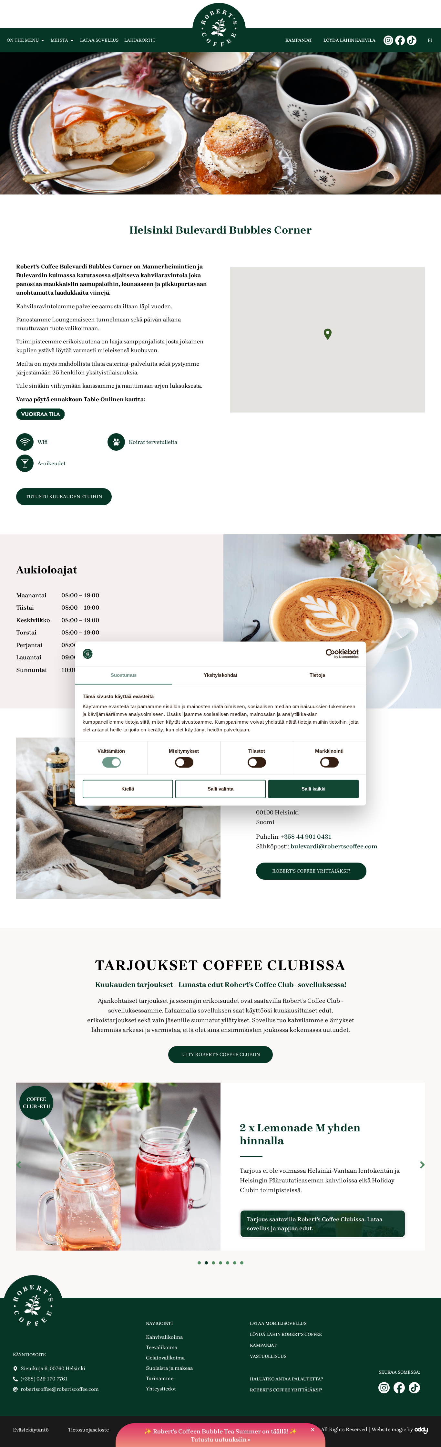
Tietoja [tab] (317, 675)
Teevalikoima (161, 1347)
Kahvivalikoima (164, 1337)
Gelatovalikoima (165, 1358)
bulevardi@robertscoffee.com (334, 846)
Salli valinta (220, 789)
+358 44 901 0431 (306, 836)
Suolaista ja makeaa (169, 1368)
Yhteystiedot (161, 1389)
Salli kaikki (313, 789)
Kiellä (127, 789)
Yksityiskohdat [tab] (220, 675)
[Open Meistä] (72, 40)
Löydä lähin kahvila (349, 40)
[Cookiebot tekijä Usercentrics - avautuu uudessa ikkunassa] (330, 654)
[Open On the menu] (42, 40)
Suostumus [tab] (124, 675)
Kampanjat (298, 40)
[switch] (184, 762)
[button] (328, 334)
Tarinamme (159, 1378)
